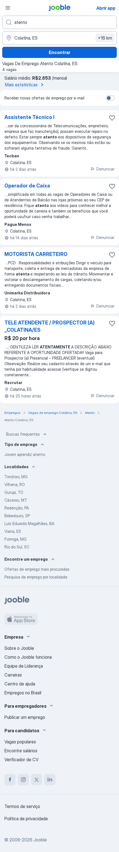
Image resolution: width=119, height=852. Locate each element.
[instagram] (23, 779)
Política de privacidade (26, 818)
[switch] (110, 98)
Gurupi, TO (13, 492)
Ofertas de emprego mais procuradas (36, 569)
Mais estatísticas (21, 84)
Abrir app (105, 8)
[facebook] (9, 779)
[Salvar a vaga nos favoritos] (112, 118)
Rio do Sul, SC (16, 547)
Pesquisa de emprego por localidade (35, 577)
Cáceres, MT (15, 500)
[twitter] (36, 779)
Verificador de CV (21, 759)
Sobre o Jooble (19, 648)
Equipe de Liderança (23, 666)
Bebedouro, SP (17, 515)
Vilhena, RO (14, 484)
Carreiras (13, 675)
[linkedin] (49, 779)
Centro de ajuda (19, 684)
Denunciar (105, 169)
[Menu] (7, 7)
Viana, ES (12, 531)
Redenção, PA (16, 508)
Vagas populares (20, 741)
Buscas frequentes (23, 434)
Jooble (40, 840)
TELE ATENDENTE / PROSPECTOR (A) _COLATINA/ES (49, 326)
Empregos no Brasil (22, 692)
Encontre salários (20, 750)
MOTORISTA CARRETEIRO (36, 254)
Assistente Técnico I (29, 117)
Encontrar (59, 52)
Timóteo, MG (16, 476)
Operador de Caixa (27, 186)
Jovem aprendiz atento (24, 454)
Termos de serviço (22, 806)
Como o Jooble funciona (28, 657)
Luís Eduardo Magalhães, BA (29, 523)
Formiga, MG (15, 539)
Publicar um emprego (24, 717)
